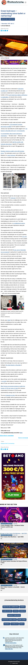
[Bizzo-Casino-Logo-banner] (14, 64)
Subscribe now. (9, 649)
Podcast (6, 623)
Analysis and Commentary (7, 19)
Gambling (22, 611)
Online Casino (22, 619)
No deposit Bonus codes (9, 619)
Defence (15, 611)
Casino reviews (7, 611)
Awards (22, 606)
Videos (22, 623)
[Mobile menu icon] (25, 2)
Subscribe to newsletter (7, 435)
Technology (14, 623)
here (21, 432)
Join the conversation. (11, 642)
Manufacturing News (14, 615)
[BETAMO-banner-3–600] (13, 499)
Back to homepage (23, 437)
